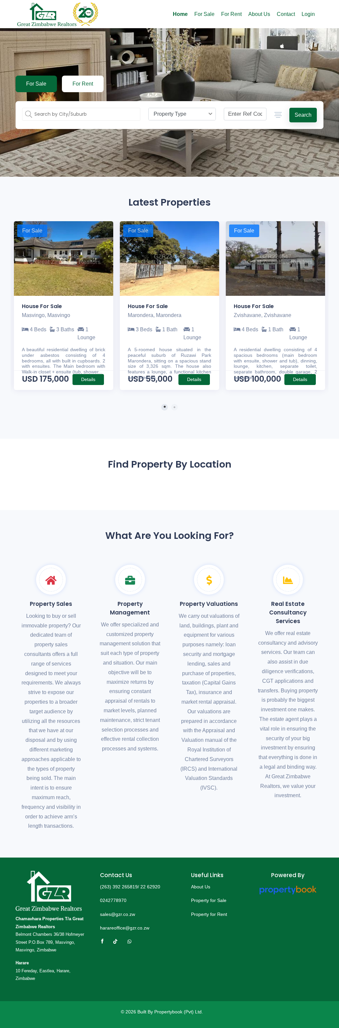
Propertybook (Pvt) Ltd (178, 1011)
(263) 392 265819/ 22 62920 (130, 886)
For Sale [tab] (36, 84)
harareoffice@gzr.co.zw (124, 928)
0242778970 (113, 900)
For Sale (204, 14)
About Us (259, 14)
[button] (277, 115)
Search (303, 115)
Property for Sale (208, 900)
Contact (286, 14)
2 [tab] (174, 407)
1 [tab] (164, 407)
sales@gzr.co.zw (117, 914)
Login (308, 14)
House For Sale (42, 306)
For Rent (231, 14)
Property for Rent (209, 914)
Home (180, 14)
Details (88, 379)
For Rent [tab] (83, 84)
